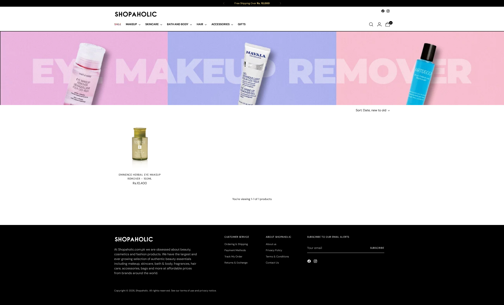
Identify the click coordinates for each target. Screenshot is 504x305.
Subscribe (377, 248)
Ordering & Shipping (236, 244)
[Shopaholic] (136, 14)
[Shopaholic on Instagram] (388, 11)
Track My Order (233, 256)
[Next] (280, 3)
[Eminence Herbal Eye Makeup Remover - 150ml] (139, 144)
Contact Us (272, 262)
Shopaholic (142, 290)
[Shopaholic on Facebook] (383, 11)
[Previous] (224, 3)
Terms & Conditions (277, 256)
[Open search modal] (371, 24)
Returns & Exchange (235, 262)
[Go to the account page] (379, 24)
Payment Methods (235, 250)
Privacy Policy (274, 250)
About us (271, 244)
